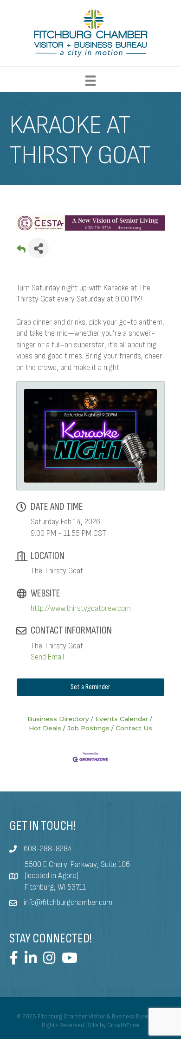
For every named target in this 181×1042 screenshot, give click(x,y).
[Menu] (90, 81)
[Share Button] (38, 248)
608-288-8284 (48, 849)
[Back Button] (21, 250)
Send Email (47, 657)
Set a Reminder (90, 687)
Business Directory (58, 718)
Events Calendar (121, 718)
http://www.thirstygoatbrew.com (81, 608)
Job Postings (88, 728)
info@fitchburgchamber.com (68, 902)
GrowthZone (123, 1025)
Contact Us (134, 728)
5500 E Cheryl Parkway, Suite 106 (77, 864)
